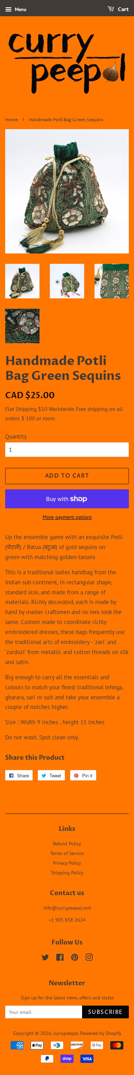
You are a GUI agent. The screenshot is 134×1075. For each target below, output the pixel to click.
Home (11, 120)
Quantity (16, 436)
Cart (123, 9)
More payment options (67, 517)
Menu (19, 9)
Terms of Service (67, 853)
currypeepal (65, 1033)
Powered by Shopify (100, 1033)
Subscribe (105, 1012)
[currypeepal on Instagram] (89, 958)
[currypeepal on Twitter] (45, 958)
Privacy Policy (67, 863)
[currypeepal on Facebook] (60, 958)
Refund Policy (67, 843)
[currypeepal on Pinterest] (74, 958)
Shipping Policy (67, 872)
